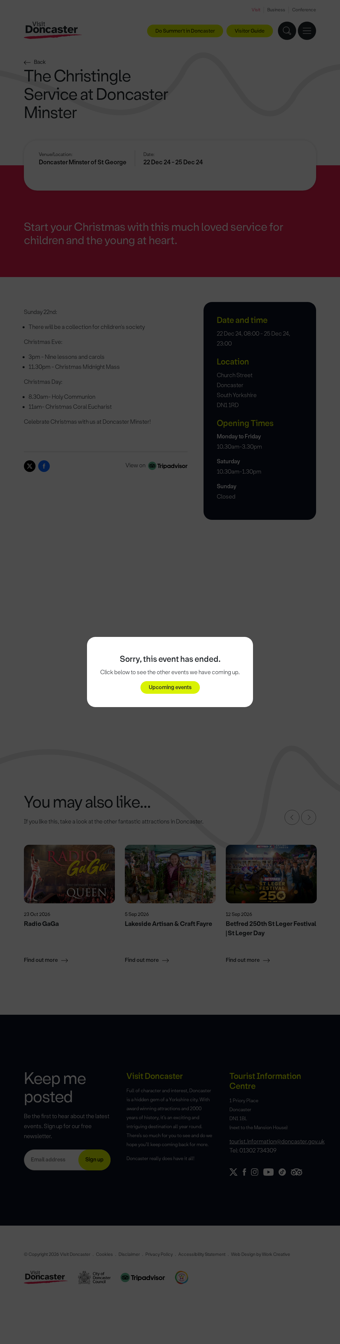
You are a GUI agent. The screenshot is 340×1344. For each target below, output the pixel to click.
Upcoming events (170, 687)
